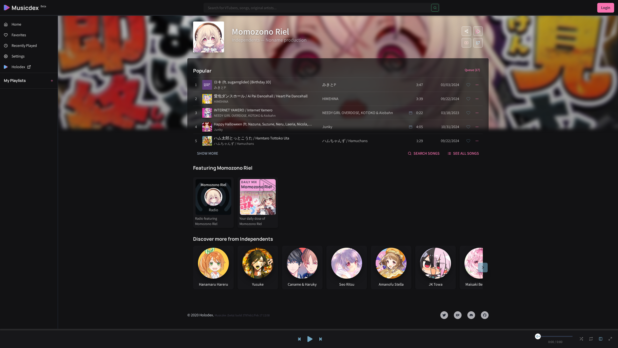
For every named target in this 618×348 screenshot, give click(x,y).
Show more (207, 153)
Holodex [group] (18, 66)
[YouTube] (466, 43)
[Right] (483, 267)
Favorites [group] (19, 34)
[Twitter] (478, 43)
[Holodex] (478, 31)
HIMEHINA (221, 101)
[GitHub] (485, 315)
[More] (477, 85)
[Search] (435, 8)
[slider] (538, 336)
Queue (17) (472, 70)
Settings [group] (18, 56)
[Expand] (600, 339)
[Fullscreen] (610, 339)
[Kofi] (458, 315)
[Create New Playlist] (52, 81)
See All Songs (466, 153)
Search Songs (427, 153)
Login (605, 7)
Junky (218, 129)
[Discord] (471, 315)
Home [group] (16, 24)
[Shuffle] (581, 339)
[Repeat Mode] (591, 339)
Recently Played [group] (24, 45)
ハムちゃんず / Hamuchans (234, 143)
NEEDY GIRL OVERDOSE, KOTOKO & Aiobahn (245, 115)
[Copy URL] (466, 31)
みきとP (220, 87)
